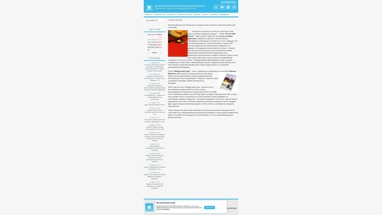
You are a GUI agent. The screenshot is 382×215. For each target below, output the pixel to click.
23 (161, 45)
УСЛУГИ (205, 15)
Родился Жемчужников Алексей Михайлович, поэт (154, 168)
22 (159, 45)
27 (155, 47)
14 (157, 42)
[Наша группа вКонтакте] (222, 7)
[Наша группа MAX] (228, 7)
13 (155, 42)
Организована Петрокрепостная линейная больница (154, 148)
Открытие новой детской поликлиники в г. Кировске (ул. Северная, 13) (154, 78)
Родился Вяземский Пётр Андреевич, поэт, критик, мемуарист (154, 186)
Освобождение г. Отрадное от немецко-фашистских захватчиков (155, 97)
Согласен (209, 207)
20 (155, 45)
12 (153, 42)
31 (148, 50)
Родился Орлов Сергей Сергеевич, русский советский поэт (154, 112)
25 (151, 47)
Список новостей (151, 20)
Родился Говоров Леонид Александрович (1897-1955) (154, 128)
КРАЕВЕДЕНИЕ (224, 15)
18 (151, 45)
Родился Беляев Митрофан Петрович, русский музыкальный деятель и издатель (155, 159)
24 (148, 47)
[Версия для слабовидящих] (234, 7)
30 (161, 47)
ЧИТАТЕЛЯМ (171, 15)
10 (148, 42)
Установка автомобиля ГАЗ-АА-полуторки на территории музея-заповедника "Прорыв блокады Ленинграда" (154, 68)
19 (153, 45)
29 (159, 47)
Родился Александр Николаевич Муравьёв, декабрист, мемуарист (155, 177)
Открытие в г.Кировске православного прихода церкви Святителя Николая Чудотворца (154, 88)
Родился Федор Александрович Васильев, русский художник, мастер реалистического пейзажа (154, 138)
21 (157, 45)
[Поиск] (215, 7)
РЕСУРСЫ (197, 15)
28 (157, 47)
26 (153, 47)
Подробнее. (166, 209)
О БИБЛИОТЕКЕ (159, 15)
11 (151, 42)
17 (148, 45)
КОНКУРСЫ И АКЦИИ (184, 15)
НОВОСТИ (148, 15)
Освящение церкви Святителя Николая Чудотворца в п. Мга (154, 121)
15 (159, 42)
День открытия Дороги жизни (155, 105)
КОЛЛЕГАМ (213, 15)
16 (161, 42)
